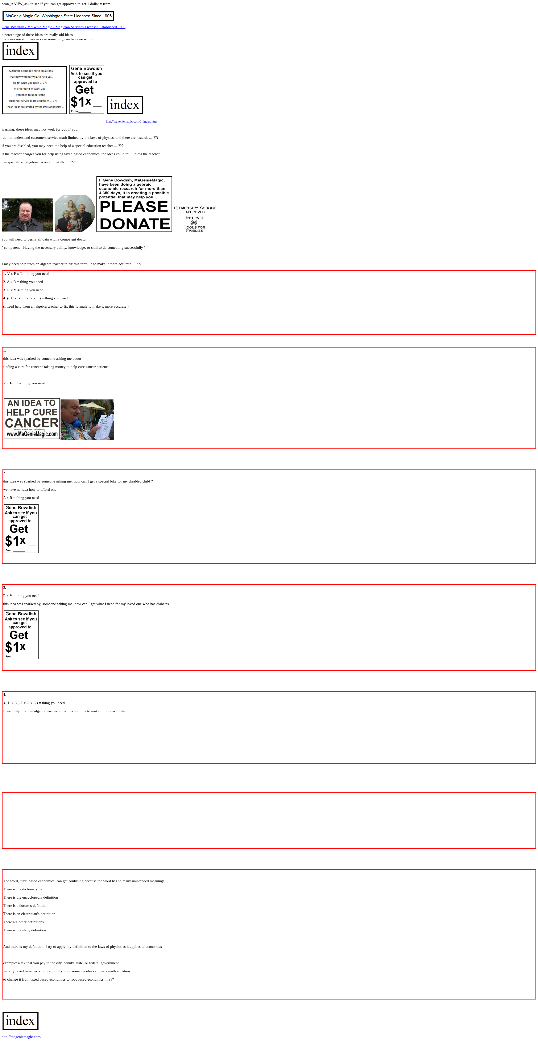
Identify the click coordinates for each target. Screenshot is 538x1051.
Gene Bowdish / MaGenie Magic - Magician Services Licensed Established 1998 (63, 27)
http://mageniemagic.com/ (21, 1037)
